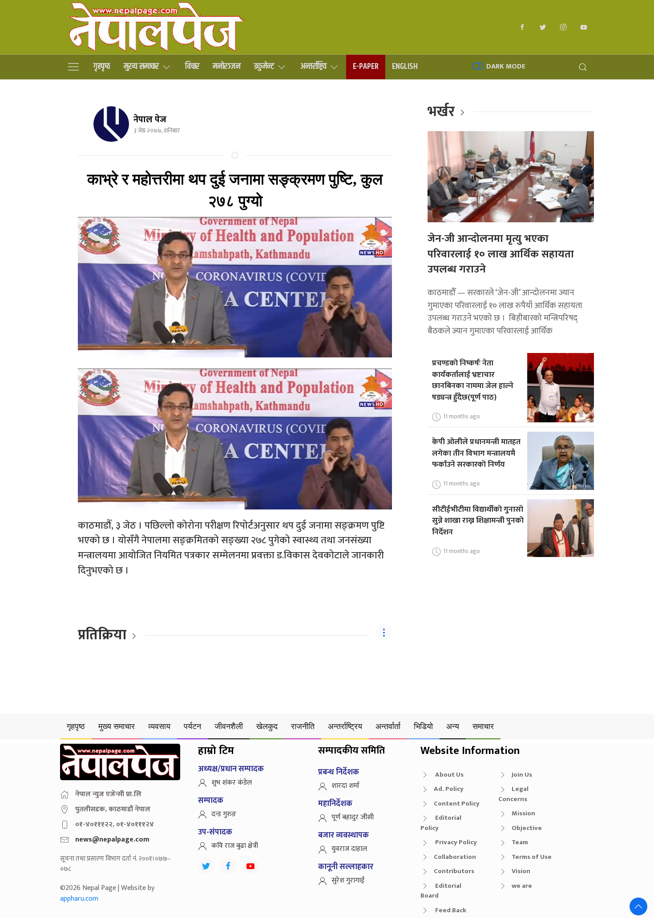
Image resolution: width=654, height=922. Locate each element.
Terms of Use (532, 856)
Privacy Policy (455, 842)
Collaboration (455, 856)
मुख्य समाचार (141, 66)
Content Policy (457, 803)
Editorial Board (440, 891)
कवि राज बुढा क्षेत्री (234, 846)
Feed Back (450, 910)
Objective (527, 828)
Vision (521, 871)
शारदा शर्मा (345, 786)
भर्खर (441, 112)
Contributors (454, 871)
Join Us (522, 774)
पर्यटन (192, 726)
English (405, 66)
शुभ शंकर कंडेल (231, 783)
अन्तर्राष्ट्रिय (313, 66)
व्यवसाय (159, 726)
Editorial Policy (440, 823)
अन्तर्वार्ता (387, 726)
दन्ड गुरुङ (223, 814)
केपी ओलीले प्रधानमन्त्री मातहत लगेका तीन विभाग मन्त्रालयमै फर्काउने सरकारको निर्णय (476, 453)
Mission (523, 813)
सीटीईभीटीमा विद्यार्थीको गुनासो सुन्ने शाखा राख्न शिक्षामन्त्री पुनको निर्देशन (478, 520)
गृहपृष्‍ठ (101, 66)
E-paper (366, 66)
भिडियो (423, 726)
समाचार (483, 726)
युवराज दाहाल (349, 849)
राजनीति (303, 726)
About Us (449, 774)
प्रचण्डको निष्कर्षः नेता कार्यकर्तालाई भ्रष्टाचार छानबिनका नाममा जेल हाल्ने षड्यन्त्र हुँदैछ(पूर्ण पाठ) (472, 380)
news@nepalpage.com (112, 840)
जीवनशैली (228, 726)
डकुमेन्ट (264, 66)
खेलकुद (267, 726)
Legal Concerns (513, 794)
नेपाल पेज (149, 119)
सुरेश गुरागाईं (347, 880)
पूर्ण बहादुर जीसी (352, 817)
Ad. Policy (449, 788)
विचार (192, 66)
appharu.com (79, 899)
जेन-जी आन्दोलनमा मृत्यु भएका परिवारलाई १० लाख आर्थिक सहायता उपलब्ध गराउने (501, 254)
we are (522, 885)
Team (520, 842)
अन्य (452, 726)
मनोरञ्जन (227, 66)
